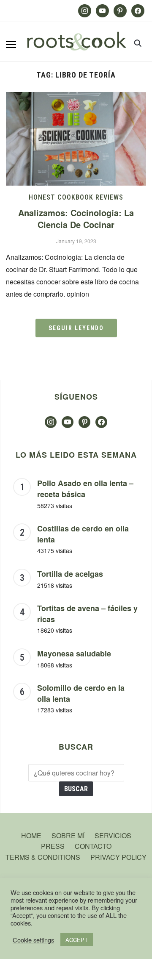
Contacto (93, 846)
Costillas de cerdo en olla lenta (83, 534)
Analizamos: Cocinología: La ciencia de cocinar (76, 218)
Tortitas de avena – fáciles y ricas (87, 614)
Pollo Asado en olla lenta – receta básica (85, 489)
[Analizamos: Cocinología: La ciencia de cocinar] (76, 97)
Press (53, 846)
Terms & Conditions (42, 857)
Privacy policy (118, 857)
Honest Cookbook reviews (76, 197)
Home (31, 835)
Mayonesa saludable (74, 653)
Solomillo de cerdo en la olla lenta (81, 693)
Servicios (113, 835)
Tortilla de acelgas (70, 573)
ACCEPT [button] (76, 940)
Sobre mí (68, 835)
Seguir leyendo (76, 328)
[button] (11, 44)
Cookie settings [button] (33, 940)
